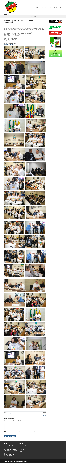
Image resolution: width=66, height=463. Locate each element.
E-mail (20, 431)
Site (34, 431)
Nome (5, 431)
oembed (20, 451)
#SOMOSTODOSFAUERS (8, 44)
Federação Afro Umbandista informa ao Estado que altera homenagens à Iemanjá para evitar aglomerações (25, 447)
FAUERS (6, 14)
